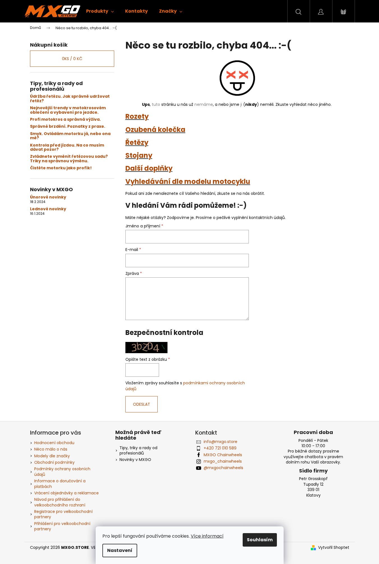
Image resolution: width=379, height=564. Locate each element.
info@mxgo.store (220, 441)
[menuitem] (100, 11)
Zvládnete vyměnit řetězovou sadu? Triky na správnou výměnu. (69, 158)
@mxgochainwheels (223, 468)
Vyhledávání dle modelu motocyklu (187, 181)
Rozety (137, 116)
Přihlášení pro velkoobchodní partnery (62, 526)
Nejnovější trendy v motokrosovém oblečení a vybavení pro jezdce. (68, 110)
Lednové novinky (48, 209)
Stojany (138, 155)
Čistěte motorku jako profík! (61, 168)
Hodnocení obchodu (54, 443)
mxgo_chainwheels (223, 461)
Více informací (207, 536)
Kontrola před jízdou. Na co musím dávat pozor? (67, 147)
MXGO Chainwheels (223, 455)
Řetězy (136, 142)
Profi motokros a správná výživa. (65, 119)
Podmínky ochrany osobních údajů (62, 471)
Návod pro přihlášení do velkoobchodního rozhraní (59, 502)
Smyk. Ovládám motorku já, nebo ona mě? (70, 136)
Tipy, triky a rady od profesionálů (138, 450)
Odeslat (141, 404)
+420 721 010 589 (220, 448)
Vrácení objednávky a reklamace (66, 493)
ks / (72, 58)
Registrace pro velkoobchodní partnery (63, 514)
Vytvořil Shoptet (333, 547)
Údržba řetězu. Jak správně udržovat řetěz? (70, 98)
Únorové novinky (48, 197)
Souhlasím (260, 539)
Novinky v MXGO (135, 459)
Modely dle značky (52, 456)
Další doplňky (149, 168)
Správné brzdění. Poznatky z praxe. (67, 126)
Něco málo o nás (50, 449)
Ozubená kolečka (155, 129)
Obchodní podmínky (54, 462)
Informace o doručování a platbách (60, 483)
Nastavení (119, 550)
